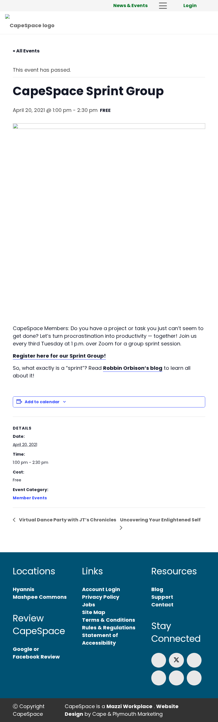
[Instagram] (158, 677)
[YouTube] (176, 677)
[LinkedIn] (194, 660)
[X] (176, 660)
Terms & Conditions (108, 619)
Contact (162, 604)
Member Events (30, 498)
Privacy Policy (100, 596)
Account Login (101, 589)
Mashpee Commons (40, 596)
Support (162, 596)
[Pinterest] (194, 677)
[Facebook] (158, 660)
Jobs (88, 604)
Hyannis (23, 589)
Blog (157, 589)
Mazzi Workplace (129, 706)
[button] (163, 6)
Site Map (93, 612)
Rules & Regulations (108, 627)
